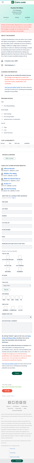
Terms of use (12, 448)
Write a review (10, 158)
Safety (25, 408)
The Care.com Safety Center (10, 363)
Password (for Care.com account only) (13, 243)
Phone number (6, 229)
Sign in (14, 197)
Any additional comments (9, 321)
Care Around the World (17, 410)
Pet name (4, 275)
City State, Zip (5, 222)
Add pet (6, 289)
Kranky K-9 (7, 183)
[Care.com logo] (18, 2)
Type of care (5, 253)
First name (5, 202)
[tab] (17, 251)
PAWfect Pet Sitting (10, 173)
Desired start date (7, 314)
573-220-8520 (17, 14)
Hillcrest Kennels (9, 168)
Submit (17, 373)
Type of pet (5, 282)
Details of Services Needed (9, 251)
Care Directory (16, 406)
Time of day (5, 304)
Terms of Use (10, 408)
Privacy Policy (12, 338)
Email (3, 236)
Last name (5, 209)
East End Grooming (10, 189)
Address (4, 215)
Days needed (5, 294)
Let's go (7, 390)
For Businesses (24, 406)
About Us (9, 406)
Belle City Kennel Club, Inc (12, 178)
